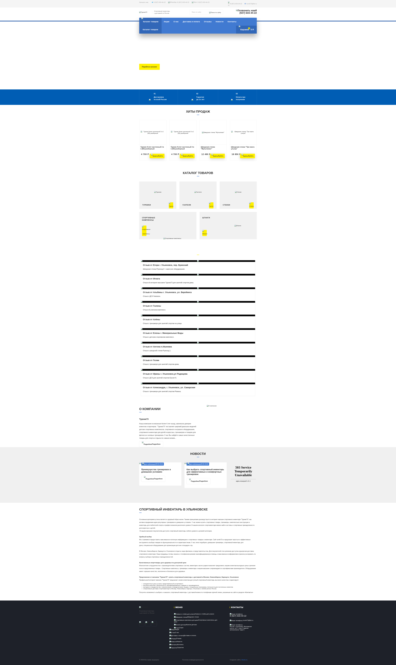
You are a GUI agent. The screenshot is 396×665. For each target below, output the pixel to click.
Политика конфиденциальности (193, 660)
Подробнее (156, 444)
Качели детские (191, 624)
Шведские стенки (193, 617)
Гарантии (180, 647)
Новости (219, 22)
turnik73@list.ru (252, 4)
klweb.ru (244, 660)
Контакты (232, 22)
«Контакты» (249, 592)
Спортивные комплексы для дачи (195, 621)
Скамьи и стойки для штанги (204, 614)
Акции (166, 22)
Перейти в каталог (149, 67)
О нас (176, 22)
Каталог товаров (150, 30)
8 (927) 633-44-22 (160, 2)
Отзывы (208, 22)
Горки (181, 627)
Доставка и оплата (191, 22)
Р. (251, 29)
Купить (160, 156)
